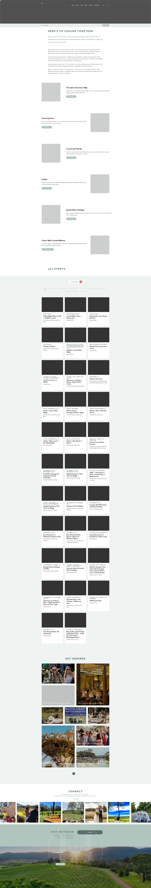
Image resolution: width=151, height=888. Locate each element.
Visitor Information (60, 859)
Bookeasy (71, 885)
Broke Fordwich (53, 479)
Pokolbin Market (49, 346)
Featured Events (93, 381)
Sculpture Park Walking (74, 506)
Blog (60, 860)
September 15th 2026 (95, 502)
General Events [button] (63, 288)
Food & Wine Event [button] (73, 288)
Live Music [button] (75, 291)
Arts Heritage (77, 478)
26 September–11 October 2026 (51, 564)
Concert (68, 540)
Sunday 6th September (73, 439)
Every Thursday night (73, 314)
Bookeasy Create (83, 885)
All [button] (45, 288)
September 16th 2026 (49, 532)
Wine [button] (99, 288)
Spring (82, 386)
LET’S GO (71, 157)
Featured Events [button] (53, 288)
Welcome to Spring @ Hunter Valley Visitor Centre (74, 382)
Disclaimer (90, 858)
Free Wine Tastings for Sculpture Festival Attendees (51, 476)
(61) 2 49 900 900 (75, 860)
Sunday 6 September (72, 408)
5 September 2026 (94, 376)
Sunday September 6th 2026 (51, 408)
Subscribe (89, 832)
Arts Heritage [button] (84, 291)
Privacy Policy (91, 855)
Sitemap (90, 854)
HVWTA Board (90, 859)
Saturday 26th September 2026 (98, 532)
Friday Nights (47, 314)
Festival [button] (82, 288)
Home (43, 25)
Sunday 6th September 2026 (97, 408)
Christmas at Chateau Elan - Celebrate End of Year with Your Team (51, 602)
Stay (81, 5)
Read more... (48, 249)
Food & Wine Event (102, 381)
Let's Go (47, 127)
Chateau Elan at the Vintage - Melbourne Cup (73, 601)
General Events (47, 320)
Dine (86, 5)
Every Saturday (94, 314)
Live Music (105, 382)
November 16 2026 (48, 629)
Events (91, 5)
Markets (53, 348)
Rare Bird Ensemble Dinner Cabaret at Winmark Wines (73, 536)
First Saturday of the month (98, 344)
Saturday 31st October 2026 (98, 564)
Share (104, 25)
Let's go (71, 96)
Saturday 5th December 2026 (74, 629)
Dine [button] (94, 288)
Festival (91, 448)
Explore (97, 5)
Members (91, 860)
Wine (77, 5)
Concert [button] (89, 288)
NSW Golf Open (96, 601)
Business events (60, 864)
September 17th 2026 (72, 532)
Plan (72, 5)
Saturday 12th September (97, 470)
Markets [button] (104, 288)
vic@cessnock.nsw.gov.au (75, 868)
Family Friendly (54, 320)
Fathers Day (79, 414)
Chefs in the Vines (96, 379)
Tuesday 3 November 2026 (73, 597)
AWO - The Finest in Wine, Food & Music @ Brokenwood (97, 474)
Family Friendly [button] (67, 291)
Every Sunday (47, 344)
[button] (80, 282)
